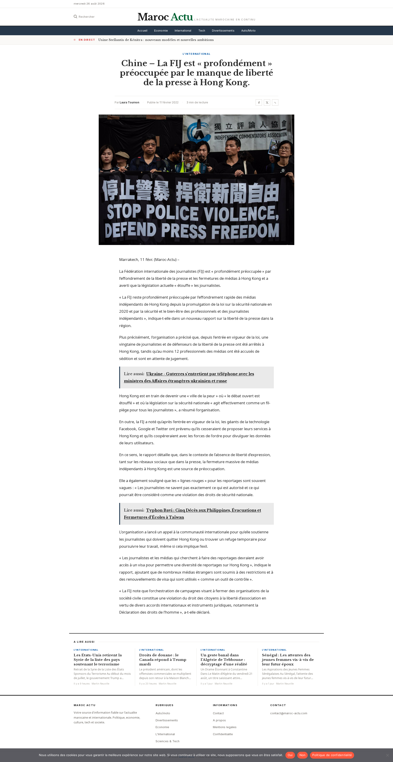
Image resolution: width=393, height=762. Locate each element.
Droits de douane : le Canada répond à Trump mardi (162, 659)
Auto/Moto (248, 30)
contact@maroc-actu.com (288, 713)
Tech (201, 30)
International (183, 30)
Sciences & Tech (167, 741)
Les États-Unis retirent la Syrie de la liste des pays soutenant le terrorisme (98, 659)
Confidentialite (223, 734)
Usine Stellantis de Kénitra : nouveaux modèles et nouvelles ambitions (156, 40)
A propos (219, 720)
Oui (290, 755)
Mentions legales (225, 727)
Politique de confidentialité (332, 755)
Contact (218, 713)
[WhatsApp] (275, 102)
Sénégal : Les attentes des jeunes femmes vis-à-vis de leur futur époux (288, 659)
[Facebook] (259, 102)
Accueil (142, 30)
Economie (161, 30)
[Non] (387, 755)
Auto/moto (163, 713)
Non (303, 755)
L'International (197, 53)
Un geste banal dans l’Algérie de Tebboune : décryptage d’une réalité (224, 659)
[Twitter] (267, 102)
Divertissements (223, 30)
